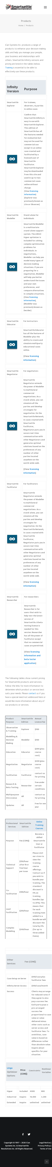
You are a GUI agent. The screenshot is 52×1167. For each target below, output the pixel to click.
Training (9, 67)
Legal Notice (44, 1142)
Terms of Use (45, 1148)
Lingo (10, 1068)
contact (32, 693)
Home (20, 25)
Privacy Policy (44, 1145)
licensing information (31, 193)
